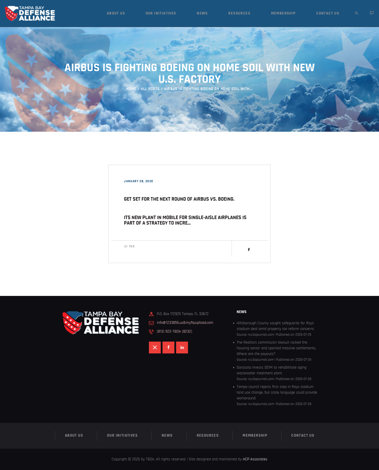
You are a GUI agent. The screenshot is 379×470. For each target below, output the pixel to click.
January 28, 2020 (138, 181)
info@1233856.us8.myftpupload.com (185, 323)
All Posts (150, 89)
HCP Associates (255, 459)
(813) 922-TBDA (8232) (174, 331)
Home (131, 89)
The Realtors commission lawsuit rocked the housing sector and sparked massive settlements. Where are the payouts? (276, 348)
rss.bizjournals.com (261, 334)
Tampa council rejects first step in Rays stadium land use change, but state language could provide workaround (277, 392)
